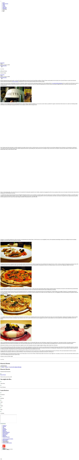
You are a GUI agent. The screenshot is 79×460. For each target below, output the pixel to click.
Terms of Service (5, 433)
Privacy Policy (5, 434)
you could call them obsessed (57, 83)
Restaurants (5, 8)
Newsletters (5, 429)
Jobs (3, 427)
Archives (4, 428)
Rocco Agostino (15, 81)
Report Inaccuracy (3, 65)
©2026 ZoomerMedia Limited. (8, 438)
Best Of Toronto (5, 3)
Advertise (4, 426)
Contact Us (4, 425)
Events (4, 5)
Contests (4, 6)
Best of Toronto (3, 374)
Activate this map (3, 365)
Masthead (4, 430)
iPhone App (5, 431)
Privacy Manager (5, 441)
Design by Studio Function (7, 442)
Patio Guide (5, 7)
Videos (4, 4)
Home (4, 2)
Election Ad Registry (6, 432)
